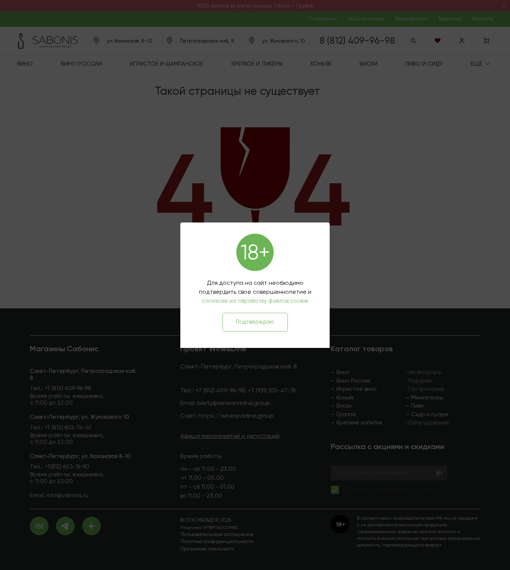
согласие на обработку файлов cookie (255, 301)
